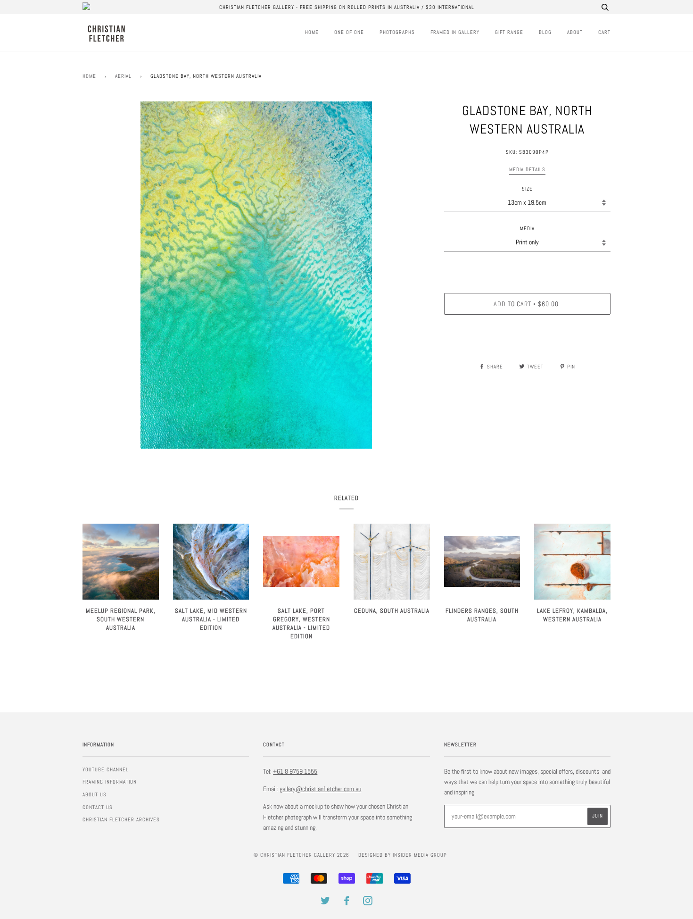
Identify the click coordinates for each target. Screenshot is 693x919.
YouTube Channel (105, 769)
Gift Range (509, 32)
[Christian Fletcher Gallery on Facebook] (347, 902)
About (575, 32)
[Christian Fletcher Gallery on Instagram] (368, 902)
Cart (604, 32)
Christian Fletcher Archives (121, 819)
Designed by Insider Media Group (402, 855)
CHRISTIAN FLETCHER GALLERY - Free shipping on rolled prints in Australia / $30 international (346, 7)
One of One (349, 32)
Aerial (123, 76)
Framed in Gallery (454, 32)
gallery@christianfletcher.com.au (320, 789)
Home (312, 32)
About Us (94, 794)
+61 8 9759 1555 (295, 771)
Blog (545, 32)
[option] (256, 275)
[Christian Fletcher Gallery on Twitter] (325, 902)
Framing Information (109, 781)
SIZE (527, 188)
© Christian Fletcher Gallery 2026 (301, 855)
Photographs (397, 32)
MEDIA (527, 228)
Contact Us (97, 807)
